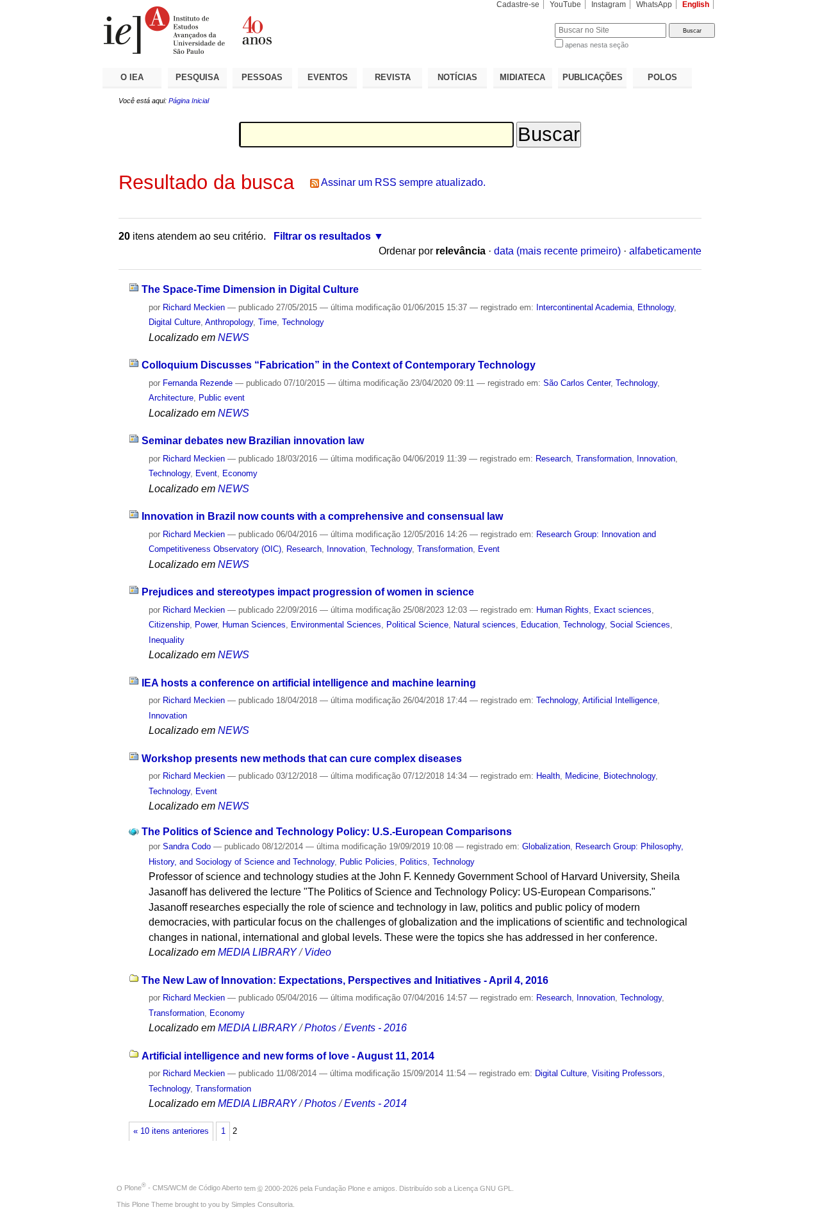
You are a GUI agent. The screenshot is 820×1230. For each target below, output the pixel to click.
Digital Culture (175, 322)
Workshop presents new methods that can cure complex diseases (302, 758)
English (695, 4)
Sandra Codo (187, 846)
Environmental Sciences (336, 624)
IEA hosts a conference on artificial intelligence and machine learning (309, 682)
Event (206, 473)
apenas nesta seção (596, 45)
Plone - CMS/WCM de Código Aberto (183, 1188)
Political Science (417, 624)
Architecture (171, 398)
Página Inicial (188, 100)
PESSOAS (262, 77)
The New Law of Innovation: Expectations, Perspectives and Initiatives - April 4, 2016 (345, 980)
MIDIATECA (522, 77)
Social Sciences (640, 624)
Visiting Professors (627, 1073)
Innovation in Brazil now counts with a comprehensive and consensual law (322, 516)
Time (267, 322)
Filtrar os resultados (322, 236)
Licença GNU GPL (483, 1188)
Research (553, 458)
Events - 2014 (375, 1103)
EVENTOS (328, 77)
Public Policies (367, 862)
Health (548, 776)
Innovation (656, 458)
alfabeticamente (665, 250)
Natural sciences (485, 624)
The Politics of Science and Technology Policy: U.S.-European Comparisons (327, 831)
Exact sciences (623, 610)
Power (206, 624)
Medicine (581, 776)
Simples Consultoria (262, 1204)
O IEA (132, 77)
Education (539, 624)
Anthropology (229, 322)
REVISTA (393, 77)
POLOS (662, 77)
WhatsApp (654, 4)
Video (317, 952)
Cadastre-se (517, 4)
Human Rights (562, 610)
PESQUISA (197, 77)
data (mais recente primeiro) (557, 250)
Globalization (546, 846)
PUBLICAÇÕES (592, 77)
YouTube (565, 4)
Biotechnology (629, 776)
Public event (222, 398)
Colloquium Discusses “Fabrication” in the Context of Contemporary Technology (339, 365)
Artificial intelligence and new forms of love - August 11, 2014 (288, 1056)
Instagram (608, 4)
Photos (320, 1027)
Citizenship (169, 624)
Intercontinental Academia (584, 307)
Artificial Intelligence (619, 700)
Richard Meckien (194, 307)
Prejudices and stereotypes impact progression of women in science (308, 591)
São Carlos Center (577, 383)
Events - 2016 (375, 1027)
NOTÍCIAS (457, 77)
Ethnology (655, 307)
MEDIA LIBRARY (257, 952)
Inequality (166, 640)
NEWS (233, 337)
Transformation (604, 458)
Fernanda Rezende (198, 383)
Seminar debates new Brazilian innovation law (253, 440)
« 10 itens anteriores (171, 1131)
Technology (303, 322)
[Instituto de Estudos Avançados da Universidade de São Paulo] (256, 30)
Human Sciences (254, 624)
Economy (240, 473)
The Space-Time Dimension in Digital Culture (250, 289)
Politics (413, 862)
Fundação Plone (340, 1188)
